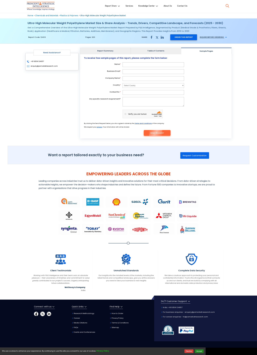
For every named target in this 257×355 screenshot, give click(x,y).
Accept (199, 351)
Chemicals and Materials (47, 15)
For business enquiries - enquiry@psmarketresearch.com (188, 312)
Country (117, 85)
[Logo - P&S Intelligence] (41, 6)
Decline (189, 351)
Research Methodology (83, 313)
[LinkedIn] (49, 313)
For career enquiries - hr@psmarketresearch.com (185, 316)
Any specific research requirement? (105, 99)
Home (30, 15)
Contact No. (115, 92)
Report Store (111, 6)
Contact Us (182, 6)
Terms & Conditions (120, 322)
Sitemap (115, 327)
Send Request (157, 133)
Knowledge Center (146, 6)
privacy (99, 127)
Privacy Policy (117, 318)
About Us (168, 6)
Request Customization (195, 155)
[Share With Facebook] (151, 37)
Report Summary (105, 51)
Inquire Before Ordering (212, 37)
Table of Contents (155, 51)
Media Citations (80, 322)
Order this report (184, 37)
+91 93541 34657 (37, 61)
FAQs (75, 327)
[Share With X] (157, 37)
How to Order (117, 313)
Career (76, 318)
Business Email (114, 71)
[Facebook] (36, 313)
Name (117, 64)
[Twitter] (42, 313)
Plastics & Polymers (69, 15)
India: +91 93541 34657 (172, 307)
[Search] (227, 6)
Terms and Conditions (143, 123)
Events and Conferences (84, 332)
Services (129, 6)
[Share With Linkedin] (162, 37)
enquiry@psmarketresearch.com (44, 66)
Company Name (113, 78)
